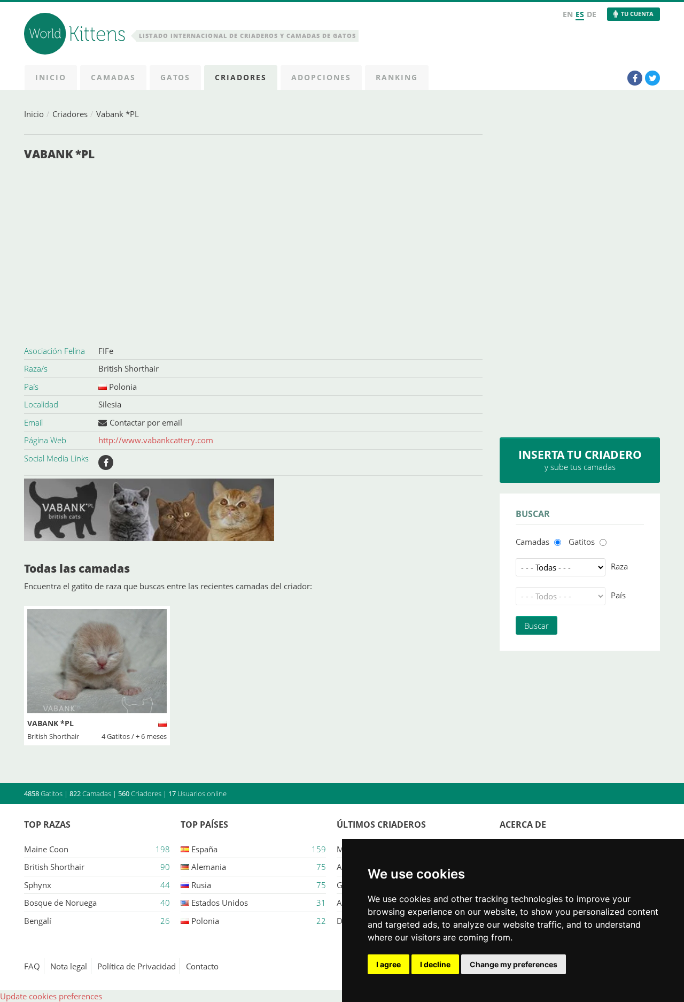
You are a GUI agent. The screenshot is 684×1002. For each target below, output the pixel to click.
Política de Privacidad (136, 966)
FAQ (32, 966)
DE (591, 14)
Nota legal (68, 966)
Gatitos (582, 541)
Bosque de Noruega (60, 902)
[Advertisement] (253, 254)
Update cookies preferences (51, 996)
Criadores (70, 114)
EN (568, 14)
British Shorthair (128, 368)
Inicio (34, 114)
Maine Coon (46, 849)
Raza (619, 566)
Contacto (202, 966)
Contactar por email (146, 422)
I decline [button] (435, 964)
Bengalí (37, 920)
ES (580, 14)
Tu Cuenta (637, 14)
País (618, 595)
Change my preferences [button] (513, 964)
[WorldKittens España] (76, 35)
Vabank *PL (117, 114)
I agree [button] (388, 964)
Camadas (532, 541)
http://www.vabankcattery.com (155, 440)
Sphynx (37, 885)
